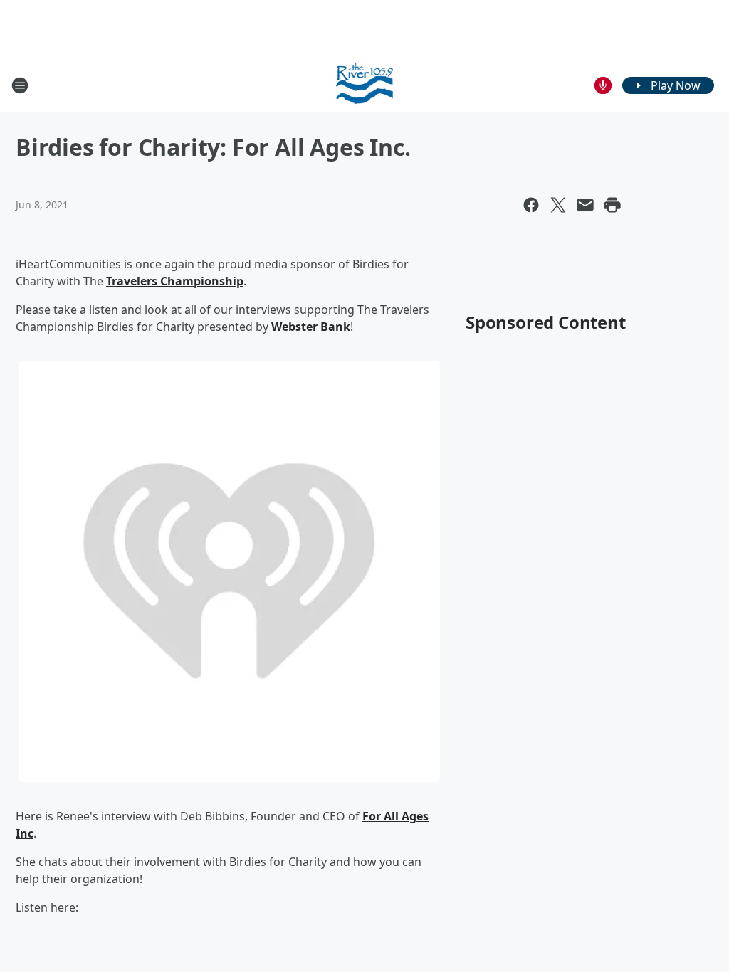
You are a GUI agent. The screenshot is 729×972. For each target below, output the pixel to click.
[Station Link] (365, 85)
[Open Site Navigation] (19, 85)
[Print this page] (612, 205)
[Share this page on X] (558, 205)
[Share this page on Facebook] (531, 205)
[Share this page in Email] (585, 205)
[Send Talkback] (603, 85)
